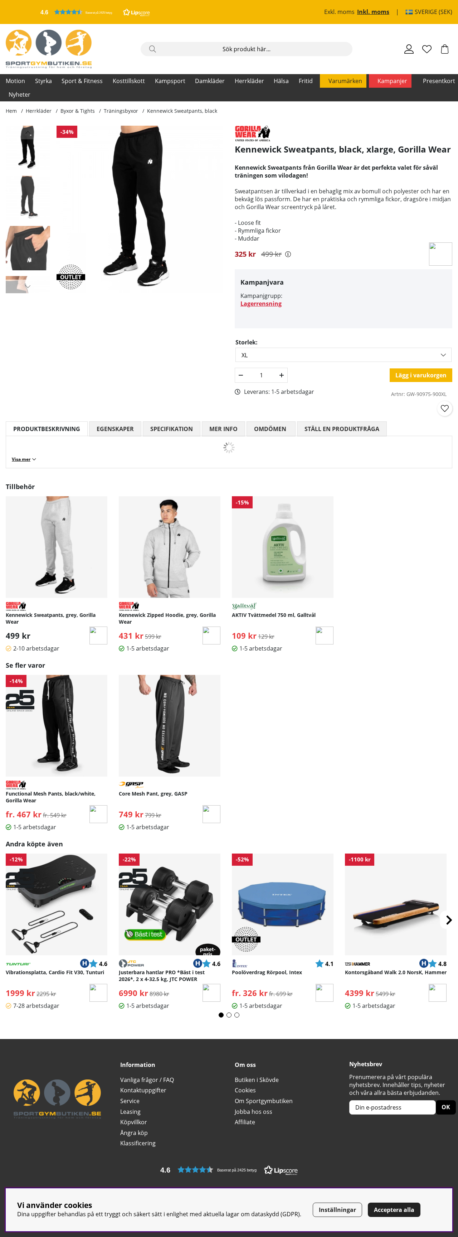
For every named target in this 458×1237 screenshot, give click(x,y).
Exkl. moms (339, 12)
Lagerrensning (261, 304)
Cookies (245, 1090)
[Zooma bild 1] (139, 209)
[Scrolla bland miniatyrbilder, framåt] (28, 286)
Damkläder (210, 81)
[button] (95, 12)
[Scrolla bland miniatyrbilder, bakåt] (28, 132)
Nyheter (19, 94)
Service (130, 1101)
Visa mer (21, 459)
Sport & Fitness (82, 81)
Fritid (306, 81)
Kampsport (170, 81)
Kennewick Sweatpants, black (182, 110)
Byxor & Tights (77, 110)
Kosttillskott (129, 81)
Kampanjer (392, 81)
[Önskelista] (426, 49)
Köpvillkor (133, 1122)
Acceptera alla (394, 1210)
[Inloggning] (408, 49)
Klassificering (138, 1143)
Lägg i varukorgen (421, 375)
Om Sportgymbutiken (264, 1101)
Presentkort (439, 81)
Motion (15, 81)
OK (446, 1107)
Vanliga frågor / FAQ (147, 1079)
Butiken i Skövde (257, 1079)
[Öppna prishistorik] (288, 254)
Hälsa (281, 81)
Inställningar (337, 1210)
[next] (449, 920)
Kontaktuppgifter (143, 1090)
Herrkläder (249, 81)
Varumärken (345, 81)
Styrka (43, 81)
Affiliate (245, 1122)
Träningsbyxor (121, 110)
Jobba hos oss (253, 1111)
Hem (11, 110)
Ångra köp (134, 1132)
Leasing (130, 1111)
